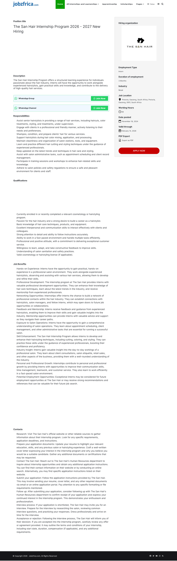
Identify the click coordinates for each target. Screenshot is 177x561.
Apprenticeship (109, 4)
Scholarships (127, 4)
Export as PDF (127, 140)
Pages (139, 4)
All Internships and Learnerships (82, 4)
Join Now (100, 98)
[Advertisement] (61, 56)
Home (60, 4)
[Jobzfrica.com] (26, 4)
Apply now (139, 150)
